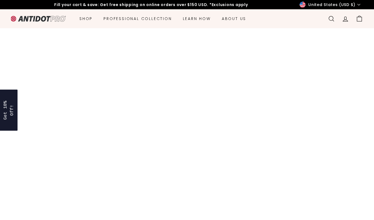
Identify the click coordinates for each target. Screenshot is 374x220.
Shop (86, 18)
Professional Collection (137, 18)
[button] (9, 110)
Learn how (197, 18)
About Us (234, 18)
